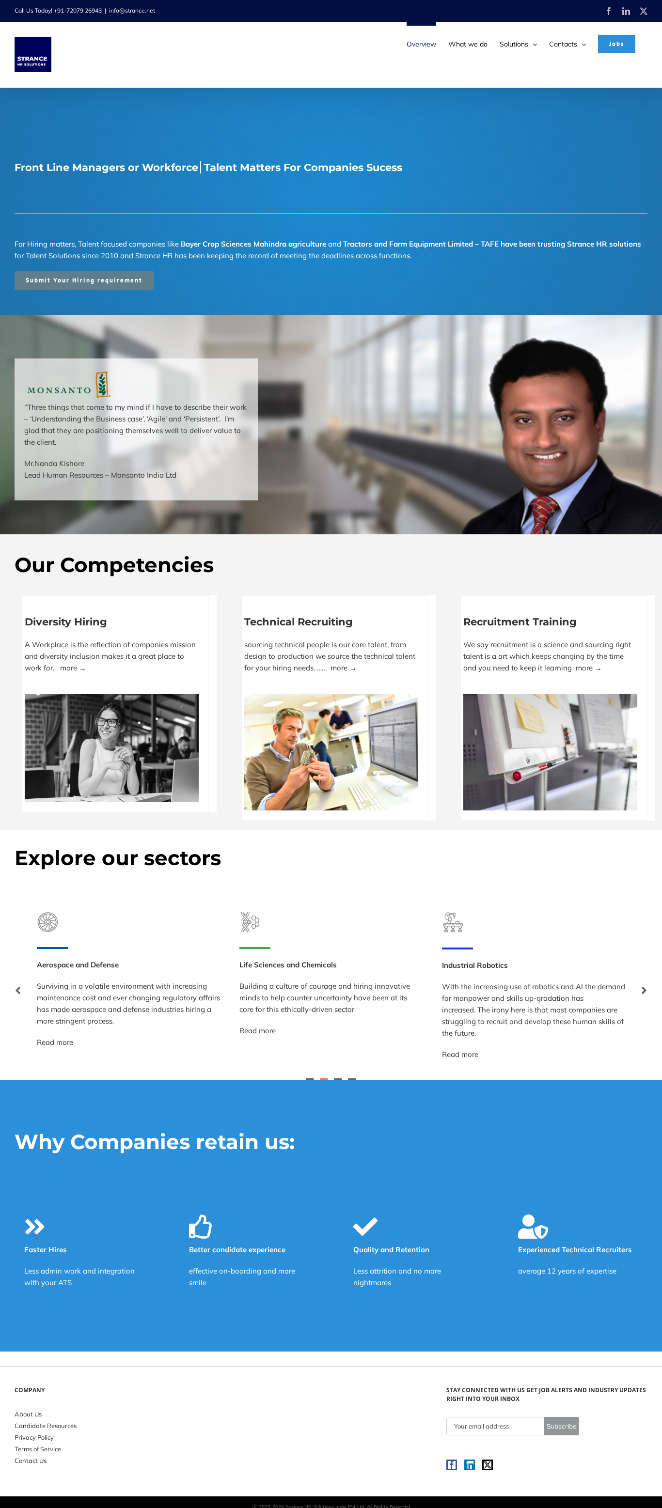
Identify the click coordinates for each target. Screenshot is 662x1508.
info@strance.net (132, 10)
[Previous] (18, 990)
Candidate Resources (46, 1426)
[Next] (644, 990)
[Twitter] (487, 1465)
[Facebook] (451, 1465)
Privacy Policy (34, 1437)
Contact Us (31, 1460)
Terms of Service (38, 1449)
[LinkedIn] (469, 1465)
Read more (55, 1030)
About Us (28, 1414)
